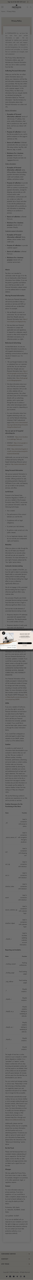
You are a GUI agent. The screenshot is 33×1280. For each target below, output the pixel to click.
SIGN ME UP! (24, 643)
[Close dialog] (32, 631)
